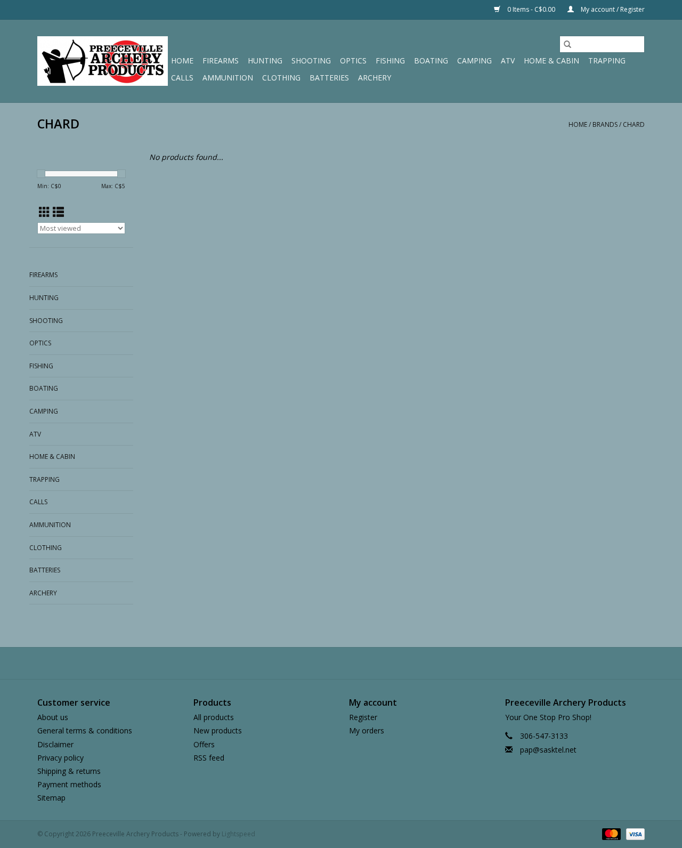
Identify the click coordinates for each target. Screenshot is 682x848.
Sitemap (51, 798)
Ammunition (227, 77)
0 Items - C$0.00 (531, 9)
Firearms (220, 60)
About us (52, 717)
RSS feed (208, 758)
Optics (353, 60)
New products (217, 730)
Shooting (311, 60)
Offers (204, 744)
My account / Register (612, 9)
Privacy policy (60, 758)
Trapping (607, 60)
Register (363, 717)
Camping (474, 60)
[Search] (567, 44)
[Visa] (633, 833)
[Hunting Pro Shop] (102, 61)
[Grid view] (44, 212)
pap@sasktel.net (548, 750)
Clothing (281, 77)
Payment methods (69, 784)
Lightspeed (238, 833)
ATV (508, 60)
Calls (182, 77)
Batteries (329, 77)
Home (182, 60)
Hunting (265, 60)
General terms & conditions (84, 730)
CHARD (634, 124)
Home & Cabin (551, 60)
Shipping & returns (69, 771)
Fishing (390, 60)
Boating (431, 60)
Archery (374, 77)
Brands (605, 124)
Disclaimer (55, 744)
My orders (366, 730)
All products (213, 717)
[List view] (58, 212)
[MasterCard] (610, 833)
